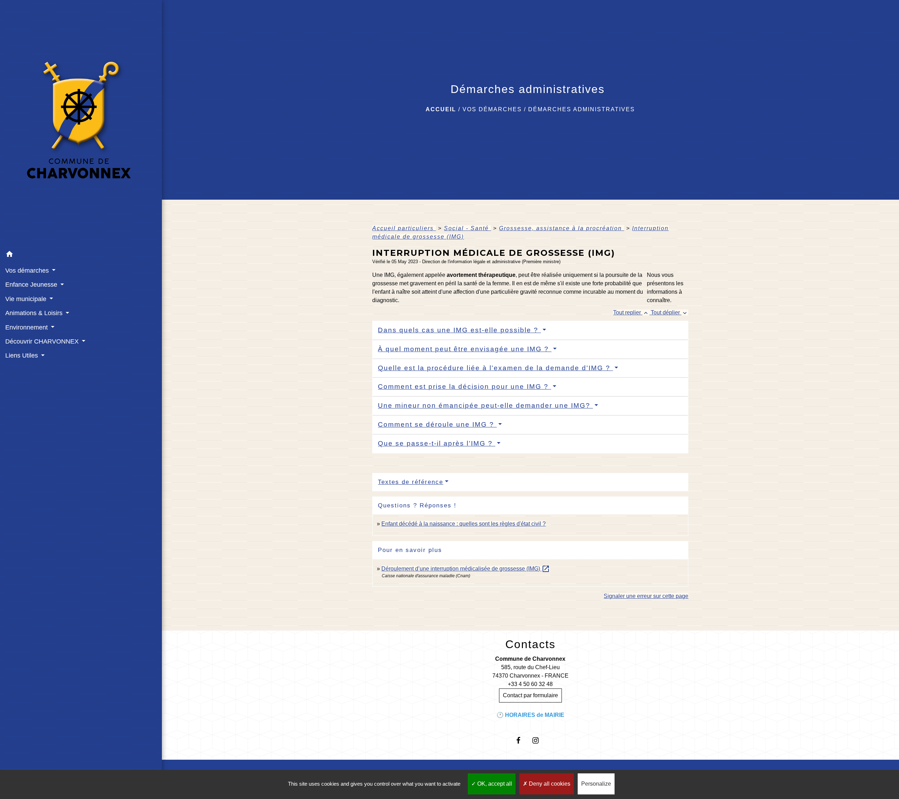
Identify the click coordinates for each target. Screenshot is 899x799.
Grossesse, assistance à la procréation (561, 228)
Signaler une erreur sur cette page (646, 596)
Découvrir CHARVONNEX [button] (42, 341)
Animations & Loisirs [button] (34, 313)
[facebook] (521, 740)
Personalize (596, 784)
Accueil (441, 109)
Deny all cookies (548, 784)
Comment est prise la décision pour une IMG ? (464, 386)
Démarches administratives (581, 109)
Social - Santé (467, 228)
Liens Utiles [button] (22, 355)
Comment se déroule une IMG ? (437, 424)
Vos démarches (492, 109)
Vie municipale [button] (26, 298)
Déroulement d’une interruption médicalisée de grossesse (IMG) (465, 569)
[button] (81, 255)
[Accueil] (81, 124)
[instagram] (538, 740)
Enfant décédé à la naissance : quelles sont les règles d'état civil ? (463, 524)
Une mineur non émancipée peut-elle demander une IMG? (485, 405)
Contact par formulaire (530, 695)
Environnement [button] (27, 327)
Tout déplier (669, 312)
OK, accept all (494, 784)
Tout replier (631, 312)
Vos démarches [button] (28, 270)
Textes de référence (410, 482)
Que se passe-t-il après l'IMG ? (436, 443)
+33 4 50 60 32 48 (530, 684)
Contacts (530, 644)
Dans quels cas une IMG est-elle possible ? (459, 330)
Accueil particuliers (404, 228)
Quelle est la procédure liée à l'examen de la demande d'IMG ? (495, 368)
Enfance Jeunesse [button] (32, 284)
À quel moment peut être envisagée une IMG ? (464, 349)
